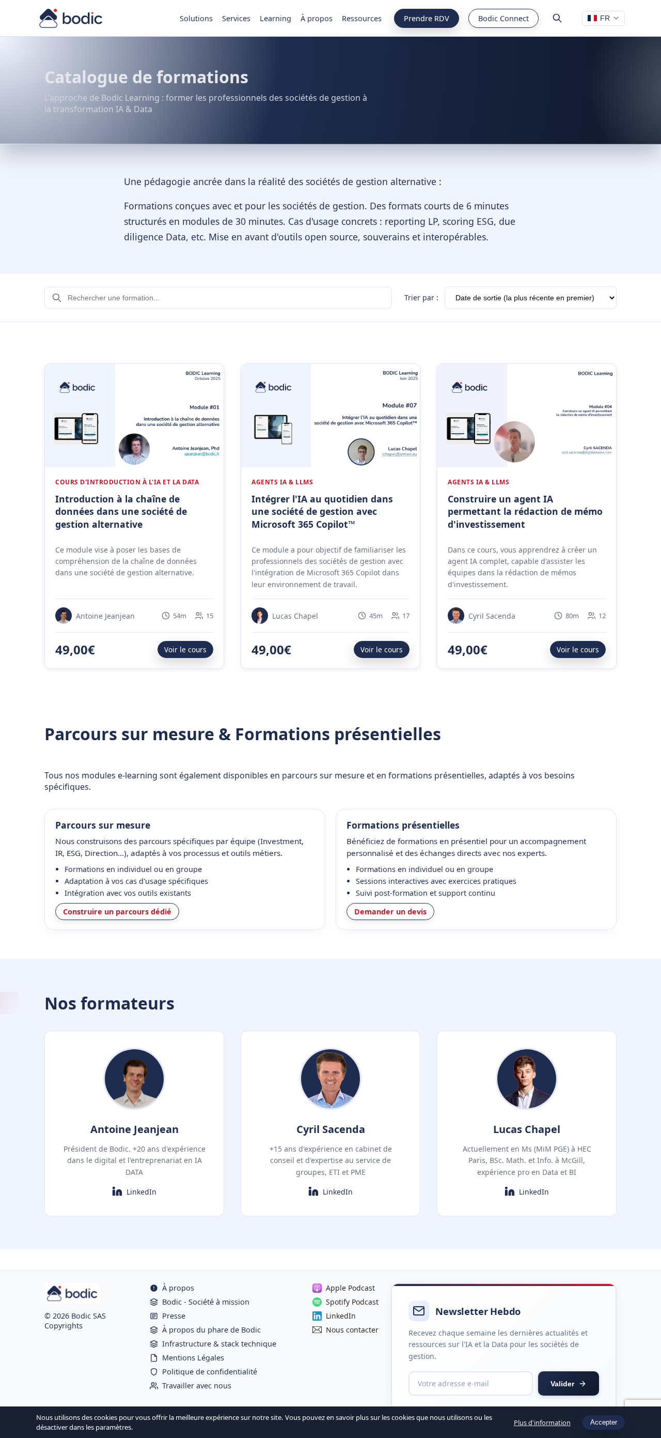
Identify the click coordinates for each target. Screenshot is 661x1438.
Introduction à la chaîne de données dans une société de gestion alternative (121, 511)
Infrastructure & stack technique (219, 1344)
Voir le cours (185, 649)
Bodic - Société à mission (205, 1302)
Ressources (362, 18)
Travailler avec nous (196, 1385)
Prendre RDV (426, 18)
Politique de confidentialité (209, 1371)
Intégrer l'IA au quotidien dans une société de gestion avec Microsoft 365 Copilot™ (322, 511)
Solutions (196, 18)
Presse (173, 1316)
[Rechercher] (557, 18)
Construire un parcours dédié (117, 911)
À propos (317, 18)
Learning (275, 18)
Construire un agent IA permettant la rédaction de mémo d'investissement (525, 511)
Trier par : (421, 297)
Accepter (603, 1422)
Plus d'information (542, 1422)
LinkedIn (141, 1192)
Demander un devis (390, 911)
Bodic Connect (503, 18)
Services (236, 18)
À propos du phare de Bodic (211, 1330)
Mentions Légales (193, 1358)
